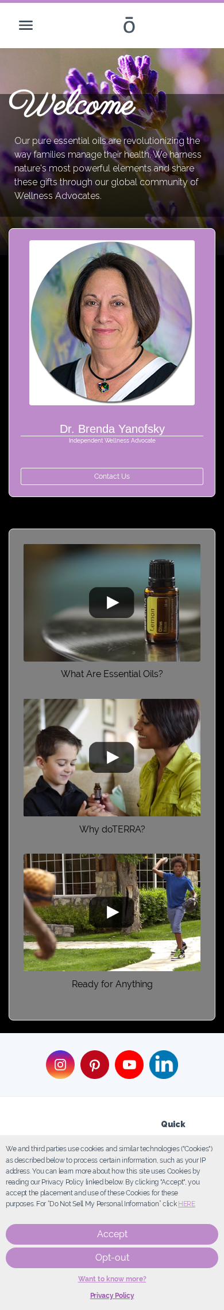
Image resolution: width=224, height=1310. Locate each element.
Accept (112, 1234)
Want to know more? (112, 1279)
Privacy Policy (112, 1296)
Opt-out (112, 1257)
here (186, 1204)
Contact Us (112, 476)
